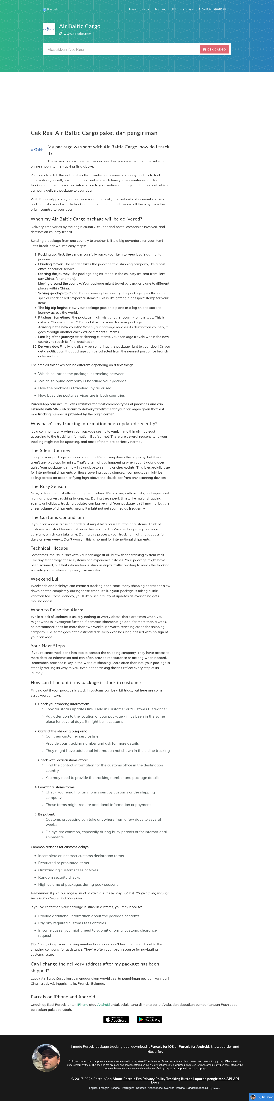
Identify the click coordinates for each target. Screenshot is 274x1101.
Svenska (169, 1088)
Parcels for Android (194, 1046)
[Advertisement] (137, 98)
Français (104, 1088)
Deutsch (141, 1088)
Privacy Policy (154, 1079)
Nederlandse (155, 1088)
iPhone (82, 1004)
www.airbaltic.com (77, 34)
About (118, 1079)
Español (115, 1088)
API (229, 1079)
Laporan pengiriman (209, 1079)
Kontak (188, 9)
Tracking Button (179, 1079)
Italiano (180, 1088)
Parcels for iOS (162, 1046)
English (93, 1088)
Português (128, 1088)
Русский (215, 1088)
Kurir (161, 9)
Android (103, 1004)
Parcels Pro (140, 9)
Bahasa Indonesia (197, 1088)
